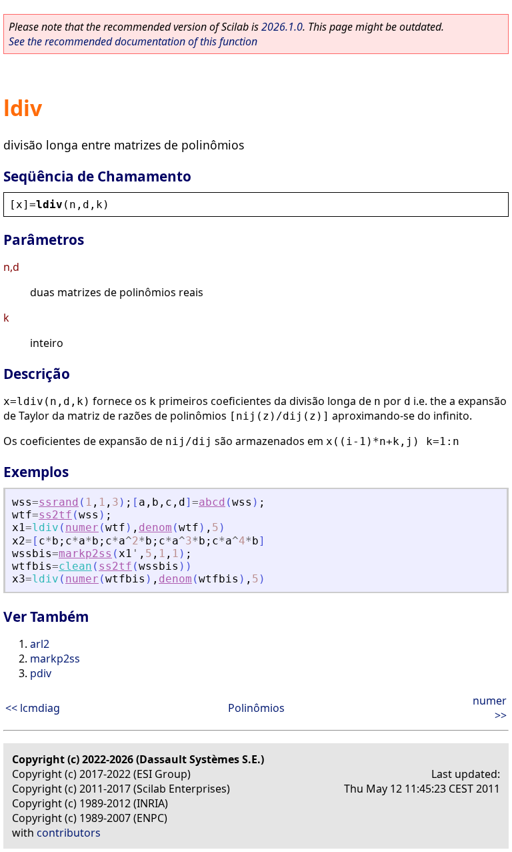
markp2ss (85, 553)
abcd (212, 502)
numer (82, 527)
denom (155, 527)
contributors (69, 832)
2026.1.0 (282, 26)
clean (75, 566)
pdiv (40, 673)
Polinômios (256, 708)
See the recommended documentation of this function (133, 41)
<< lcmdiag (32, 708)
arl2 (39, 643)
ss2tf (55, 514)
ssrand (59, 502)
